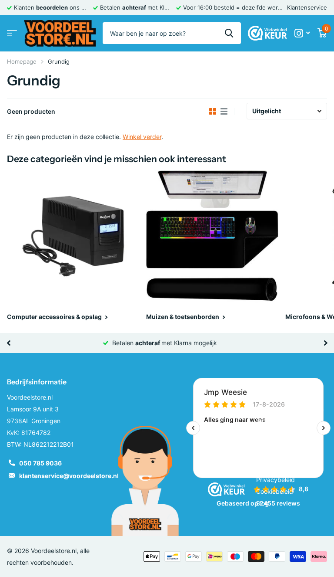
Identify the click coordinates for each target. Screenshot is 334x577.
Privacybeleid (275, 479)
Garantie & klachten (284, 444)
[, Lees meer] (302, 33)
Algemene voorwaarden (290, 409)
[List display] (223, 111)
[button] (8, 343)
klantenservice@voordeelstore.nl (69, 475)
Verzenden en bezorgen (290, 432)
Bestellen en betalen (285, 420)
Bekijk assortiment (12, 33)
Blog (262, 503)
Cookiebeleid (274, 491)
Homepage (22, 61)
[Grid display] (212, 111)
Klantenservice (307, 7)
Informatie (273, 381)
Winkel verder (142, 136)
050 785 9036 (40, 463)
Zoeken (229, 33)
